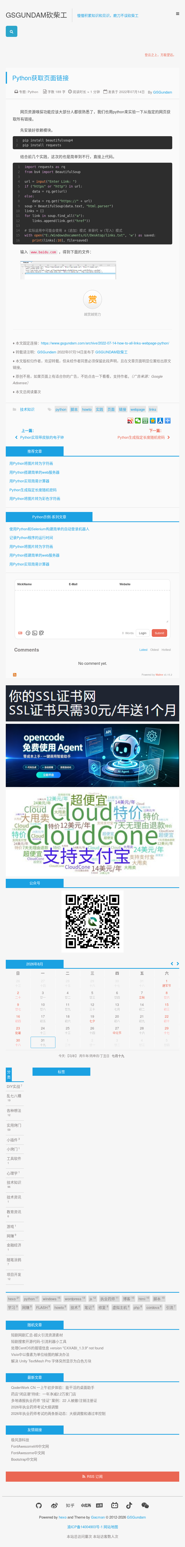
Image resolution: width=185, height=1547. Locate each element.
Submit (159, 633)
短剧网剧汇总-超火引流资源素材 (37, 1334)
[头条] (99, 1505)
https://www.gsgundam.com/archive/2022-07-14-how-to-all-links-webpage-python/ (105, 342)
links (152, 409)
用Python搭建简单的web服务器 (34, 472)
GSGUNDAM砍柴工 (36, 15)
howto (87, 409)
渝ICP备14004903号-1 (85, 1526)
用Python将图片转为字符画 (31, 463)
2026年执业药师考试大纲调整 (35, 1406)
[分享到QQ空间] (153, 421)
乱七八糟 (14, 1097)
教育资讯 (14, 1213)
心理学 (13, 1173)
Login (142, 633)
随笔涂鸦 (14, 1261)
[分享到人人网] (160, 421)
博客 (128, 1298)
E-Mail (73, 584)
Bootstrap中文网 (24, 1459)
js (93, 1298)
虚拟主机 (120, 1307)
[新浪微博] (54, 1505)
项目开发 (14, 1276)
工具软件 (14, 1160)
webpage (138, 409)
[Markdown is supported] (21, 633)
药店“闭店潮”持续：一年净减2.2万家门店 (43, 1393)
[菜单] (176, 14)
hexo (13, 1298)
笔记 (89, 1307)
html (144, 1298)
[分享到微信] (138, 421)
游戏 (11, 1226)
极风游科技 (20, 1439)
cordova (153, 1307)
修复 (103, 1307)
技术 (75, 1307)
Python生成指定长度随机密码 (33, 489)
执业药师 (109, 1298)
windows (51, 1298)
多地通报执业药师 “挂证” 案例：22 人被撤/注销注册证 (54, 1400)
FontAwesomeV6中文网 (30, 1446)
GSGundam (162, 91)
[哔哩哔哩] (114, 1505)
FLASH (43, 1307)
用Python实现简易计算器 (29, 480)
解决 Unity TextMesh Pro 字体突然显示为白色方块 (51, 1360)
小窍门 (13, 1149)
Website (125, 584)
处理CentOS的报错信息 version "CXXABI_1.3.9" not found (57, 1347)
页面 (111, 409)
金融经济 (14, 1246)
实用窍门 (14, 1127)
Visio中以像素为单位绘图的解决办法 (40, 1354)
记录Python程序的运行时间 (31, 537)
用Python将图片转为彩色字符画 (34, 498)
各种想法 (14, 1112)
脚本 (74, 409)
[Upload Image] (35, 633)
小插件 (13, 1139)
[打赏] (92, 299)
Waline (159, 674)
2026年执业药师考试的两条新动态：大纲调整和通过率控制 (58, 1413)
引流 (170, 1307)
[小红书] (86, 1505)
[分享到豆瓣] (145, 421)
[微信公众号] (145, 1505)
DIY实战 (14, 1086)
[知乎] (70, 1505)
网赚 (11, 1235)
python (61, 409)
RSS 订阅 (95, 1476)
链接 (122, 409)
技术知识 (27, 409)
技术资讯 (14, 1198)
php (138, 1307)
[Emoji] (28, 633)
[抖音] (129, 1505)
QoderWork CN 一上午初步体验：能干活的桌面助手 (52, 1387)
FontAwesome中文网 (28, 1452)
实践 (99, 409)
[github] (39, 1505)
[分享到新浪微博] (130, 421)
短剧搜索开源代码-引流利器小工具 (38, 1341)
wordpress (75, 1298)
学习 (12, 1307)
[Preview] (41, 633)
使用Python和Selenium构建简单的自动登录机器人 (49, 528)
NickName (24, 584)
